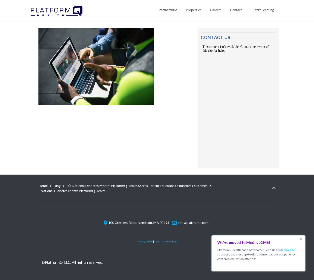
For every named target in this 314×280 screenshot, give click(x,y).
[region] (258, 253)
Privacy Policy (145, 241)
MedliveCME (287, 250)
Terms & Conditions (165, 241)
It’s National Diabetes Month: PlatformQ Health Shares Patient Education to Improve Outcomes (137, 186)
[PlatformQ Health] (56, 10)
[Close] (301, 239)
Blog (57, 186)
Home (43, 186)
